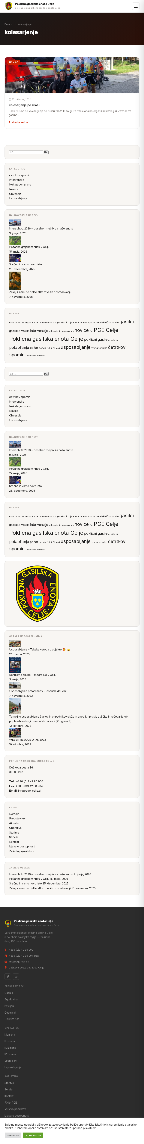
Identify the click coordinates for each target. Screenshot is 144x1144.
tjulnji (49, 348)
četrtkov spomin (19, 175)
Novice (13, 189)
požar (34, 348)
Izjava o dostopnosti (22, 846)
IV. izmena (10, 1054)
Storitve (14, 832)
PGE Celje (106, 330)
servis (42, 347)
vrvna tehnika (99, 347)
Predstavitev (17, 818)
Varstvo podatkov (15, 1109)
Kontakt (14, 841)
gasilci (126, 321)
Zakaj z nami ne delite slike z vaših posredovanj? (40, 888)
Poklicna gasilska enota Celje (46, 338)
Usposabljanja (18, 198)
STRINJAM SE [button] (33, 1135)
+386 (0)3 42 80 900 (21, 949)
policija (114, 340)
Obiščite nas (11, 1019)
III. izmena (10, 1047)
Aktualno (14, 823)
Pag (91, 331)
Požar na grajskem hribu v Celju (29, 879)
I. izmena (9, 1034)
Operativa (15, 828)
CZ (33, 322)
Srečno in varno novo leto (25, 883)
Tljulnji (56, 348)
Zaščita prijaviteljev (21, 851)
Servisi (13, 837)
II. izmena (10, 1041)
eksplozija (66, 322)
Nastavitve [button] (13, 1135)
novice (81, 330)
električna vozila (90, 322)
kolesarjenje (55, 331)
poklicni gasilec (97, 339)
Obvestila (15, 194)
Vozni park (10, 1060)
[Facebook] (7, 976)
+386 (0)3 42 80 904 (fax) (24, 955)
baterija (13, 322)
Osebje (8, 992)
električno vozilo (109, 322)
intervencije (39, 331)
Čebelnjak (10, 1012)
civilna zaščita (24, 322)
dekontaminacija (44, 322)
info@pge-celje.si (29, 790)
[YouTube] (16, 976)
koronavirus (68, 331)
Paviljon (9, 1006)
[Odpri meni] (136, 6)
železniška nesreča (35, 355)
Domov (8, 24)
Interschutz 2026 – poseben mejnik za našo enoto (41, 874)
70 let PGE (10, 1102)
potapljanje (19, 347)
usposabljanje (76, 347)
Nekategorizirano (20, 184)
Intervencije (16, 180)
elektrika (77, 322)
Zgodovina (11, 999)
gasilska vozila (19, 331)
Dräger (56, 322)
